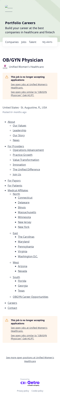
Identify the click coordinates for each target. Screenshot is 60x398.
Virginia (22, 251)
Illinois (22, 207)
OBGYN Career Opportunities (30, 297)
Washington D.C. (28, 256)
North (16, 194)
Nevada (22, 271)
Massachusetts (27, 212)
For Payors (14, 180)
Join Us (17, 174)
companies (12, 42)
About (11, 122)
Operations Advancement (28, 150)
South (16, 277)
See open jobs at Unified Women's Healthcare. (29, 86)
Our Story (19, 135)
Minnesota (24, 217)
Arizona (22, 266)
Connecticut (25, 197)
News (16, 140)
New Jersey (24, 222)
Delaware (23, 202)
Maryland (23, 241)
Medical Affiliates (18, 190)
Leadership (19, 130)
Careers (12, 303)
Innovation (19, 164)
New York (23, 227)
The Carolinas (26, 237)
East (15, 233)
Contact (12, 308)
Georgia (23, 285)
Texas (21, 290)
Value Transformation (26, 160)
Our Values (19, 125)
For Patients (15, 185)
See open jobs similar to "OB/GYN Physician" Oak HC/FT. (29, 93)
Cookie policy (37, 390)
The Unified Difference (26, 169)
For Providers (16, 146)
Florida (22, 281)
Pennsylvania (26, 246)
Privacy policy (23, 390)
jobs (23, 42)
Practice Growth (22, 155)
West (16, 262)
